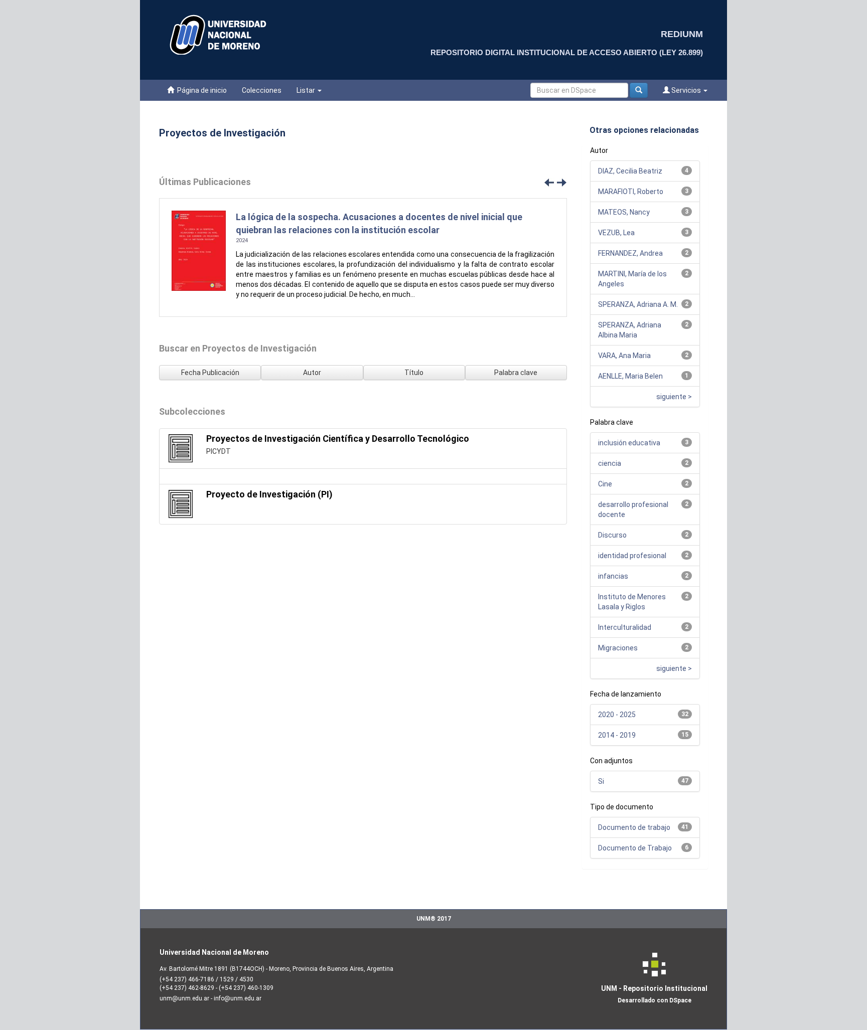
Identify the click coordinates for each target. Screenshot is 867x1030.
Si (601, 781)
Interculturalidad (624, 627)
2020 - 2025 (617, 715)
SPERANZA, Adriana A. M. (638, 304)
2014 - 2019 (617, 735)
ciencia (609, 463)
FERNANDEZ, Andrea (630, 253)
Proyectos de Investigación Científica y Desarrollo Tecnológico (337, 438)
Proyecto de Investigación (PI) (269, 494)
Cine (605, 484)
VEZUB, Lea (616, 233)
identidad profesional (632, 556)
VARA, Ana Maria (624, 356)
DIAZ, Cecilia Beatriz (630, 171)
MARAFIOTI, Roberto (630, 192)
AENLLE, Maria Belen (630, 376)
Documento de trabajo (634, 827)
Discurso (612, 535)
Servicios (686, 90)
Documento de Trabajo (635, 848)
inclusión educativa (629, 443)
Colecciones (261, 90)
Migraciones (618, 648)
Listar (307, 90)
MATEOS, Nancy (624, 212)
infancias (613, 576)
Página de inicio (200, 90)
